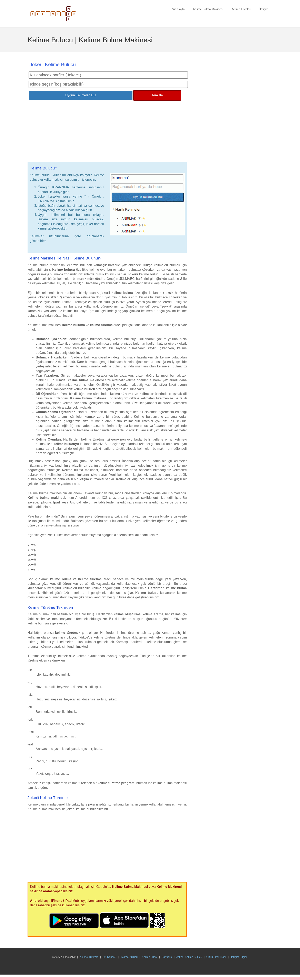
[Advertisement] (107, 131)
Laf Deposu (109, 956)
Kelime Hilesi (149, 956)
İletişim (263, 9)
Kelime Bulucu (129, 956)
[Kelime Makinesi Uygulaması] (157, 927)
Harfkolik (167, 956)
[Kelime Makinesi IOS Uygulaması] (125, 927)
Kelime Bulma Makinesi (208, 9)
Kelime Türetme (89, 956)
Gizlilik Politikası (216, 956)
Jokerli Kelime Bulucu (189, 956)
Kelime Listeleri (241, 9)
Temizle (157, 95)
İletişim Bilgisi (238, 956)
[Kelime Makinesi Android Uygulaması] (74, 927)
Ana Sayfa (178, 9)
